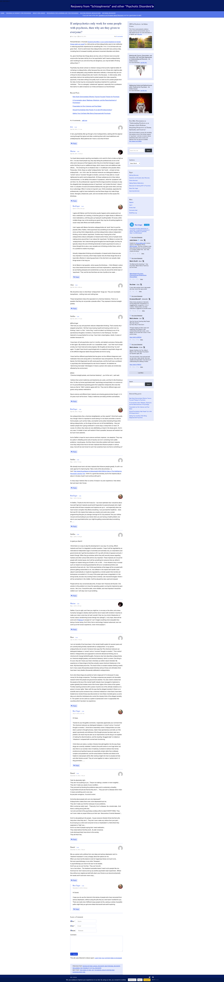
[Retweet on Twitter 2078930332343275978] (133, 292)
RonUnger (76, 206)
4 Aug (141, 240)
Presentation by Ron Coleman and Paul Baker (87, 106)
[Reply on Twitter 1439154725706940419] (130, 311)
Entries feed (132, 207)
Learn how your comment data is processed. (108, 958)
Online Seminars (133, 180)
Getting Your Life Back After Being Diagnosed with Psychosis (92, 113)
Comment (73, 935)
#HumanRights (133, 277)
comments (119, 36)
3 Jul (140, 318)
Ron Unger (76, 711)
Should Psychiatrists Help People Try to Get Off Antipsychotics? (92, 110)
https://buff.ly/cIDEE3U (135, 337)
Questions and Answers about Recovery (111, 15)
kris (71, 127)
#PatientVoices (142, 275)
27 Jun (140, 347)
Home (2, 13)
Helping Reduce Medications (90, 13)
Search (148, 150)
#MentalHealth (133, 273)
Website (72, 931)
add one (84, 120)
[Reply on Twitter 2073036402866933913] (130, 340)
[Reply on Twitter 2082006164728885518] (130, 279)
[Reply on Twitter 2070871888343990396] (130, 367)
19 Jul (137, 284)
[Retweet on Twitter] (130, 237)
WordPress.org (133, 213)
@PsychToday (133, 246)
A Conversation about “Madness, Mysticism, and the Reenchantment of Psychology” (140, 403)
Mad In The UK (134, 261)
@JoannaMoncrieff (140, 243)
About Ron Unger (39, 13)
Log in (130, 205)
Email (72, 926)
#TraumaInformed (134, 275)
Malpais (80, 620)
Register (131, 202)
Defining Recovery (109, 13)
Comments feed (133, 210)
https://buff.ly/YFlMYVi (135, 364)
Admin (73, 977)
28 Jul (140, 261)
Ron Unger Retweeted (137, 237)
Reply (75, 143)
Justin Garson (133, 240)
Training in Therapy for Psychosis (18, 13)
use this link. (143, 62)
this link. (140, 34)
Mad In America (134, 318)
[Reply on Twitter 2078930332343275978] (130, 292)
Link (76, 127)
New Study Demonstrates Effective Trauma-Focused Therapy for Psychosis (96, 97)
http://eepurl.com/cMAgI (135, 141)
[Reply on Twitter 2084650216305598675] (130, 254)
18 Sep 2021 (145, 299)
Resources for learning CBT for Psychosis (62, 13)
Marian (72, 151)
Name (72, 921)
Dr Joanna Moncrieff (135, 299)
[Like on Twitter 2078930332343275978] (137, 292)
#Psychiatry (140, 273)
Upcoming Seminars (134, 191)
